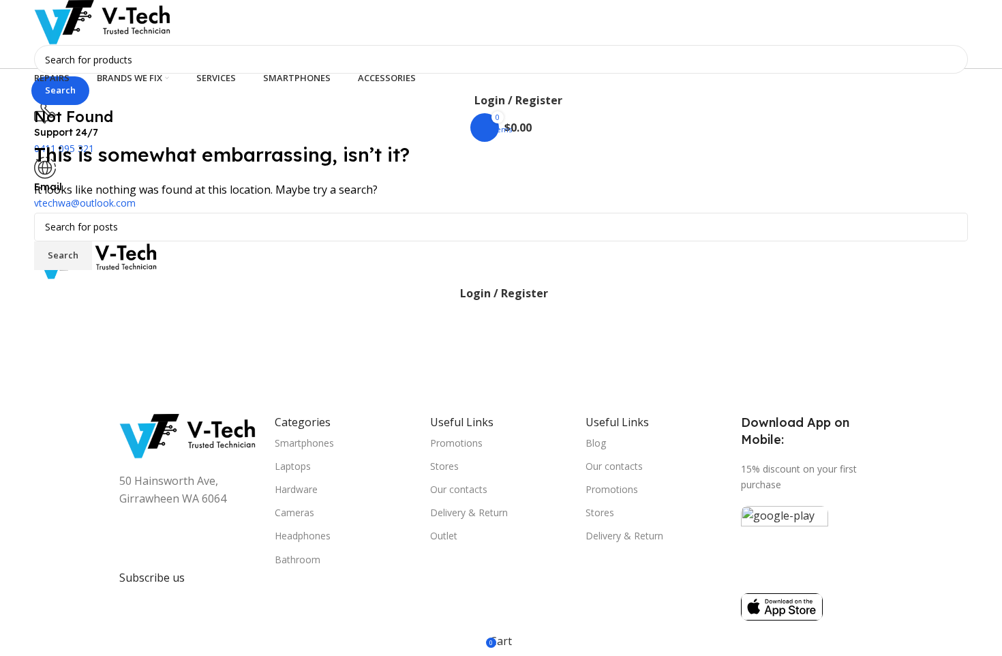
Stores (444, 466)
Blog (596, 442)
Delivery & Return (469, 512)
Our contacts (458, 489)
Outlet (443, 535)
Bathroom (297, 559)
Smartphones (304, 442)
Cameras (294, 512)
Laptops (293, 466)
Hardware (296, 489)
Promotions (456, 442)
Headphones (303, 535)
